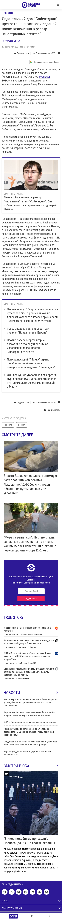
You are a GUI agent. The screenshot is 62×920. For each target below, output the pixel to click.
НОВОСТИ (12, 692)
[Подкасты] (46, 892)
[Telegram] (31, 916)
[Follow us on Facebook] (5, 892)
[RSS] (39, 892)
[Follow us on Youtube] (19, 892)
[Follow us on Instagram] (25, 892)
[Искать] (48, 916)
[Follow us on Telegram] (32, 892)
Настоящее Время (11, 40)
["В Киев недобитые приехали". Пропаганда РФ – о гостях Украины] (31, 803)
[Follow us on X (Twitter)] (11, 892)
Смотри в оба (16, 766)
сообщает (44, 76)
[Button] (21, 53)
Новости (7, 13)
